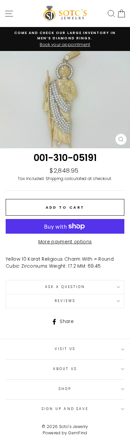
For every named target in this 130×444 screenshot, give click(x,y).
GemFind (77, 433)
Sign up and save (65, 408)
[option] (65, 39)
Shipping (55, 178)
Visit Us (65, 348)
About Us (65, 368)
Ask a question (65, 286)
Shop (65, 388)
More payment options (65, 242)
